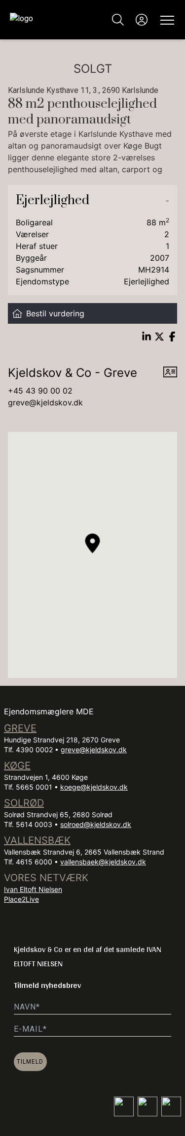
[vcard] (170, 373)
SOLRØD (24, 803)
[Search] (118, 20)
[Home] (51, 19)
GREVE (20, 728)
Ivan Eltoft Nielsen (33, 889)
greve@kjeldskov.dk (45, 402)
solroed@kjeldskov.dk (95, 824)
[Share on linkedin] (146, 336)
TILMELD (30, 1061)
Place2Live (21, 899)
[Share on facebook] (172, 336)
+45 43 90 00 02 (40, 391)
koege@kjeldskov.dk (94, 787)
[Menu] (165, 20)
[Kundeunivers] (141, 20)
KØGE (17, 765)
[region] (92, 555)
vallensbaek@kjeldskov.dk (103, 862)
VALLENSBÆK (37, 840)
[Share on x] (159, 336)
